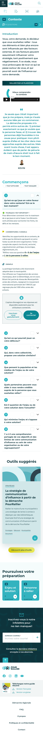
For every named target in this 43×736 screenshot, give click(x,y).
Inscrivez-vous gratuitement (13, 315)
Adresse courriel (13, 636)
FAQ (21, 709)
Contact (21, 729)
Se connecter (31, 314)
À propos (21, 716)
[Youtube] (22, 675)
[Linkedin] (16, 675)
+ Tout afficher (12, 186)
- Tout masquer (30, 186)
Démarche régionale (21, 703)
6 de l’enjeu (33, 252)
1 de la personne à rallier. (16, 255)
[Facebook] (4, 675)
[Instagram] (10, 675)
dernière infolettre (28, 649)
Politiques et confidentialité (21, 723)
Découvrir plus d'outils (21, 550)
